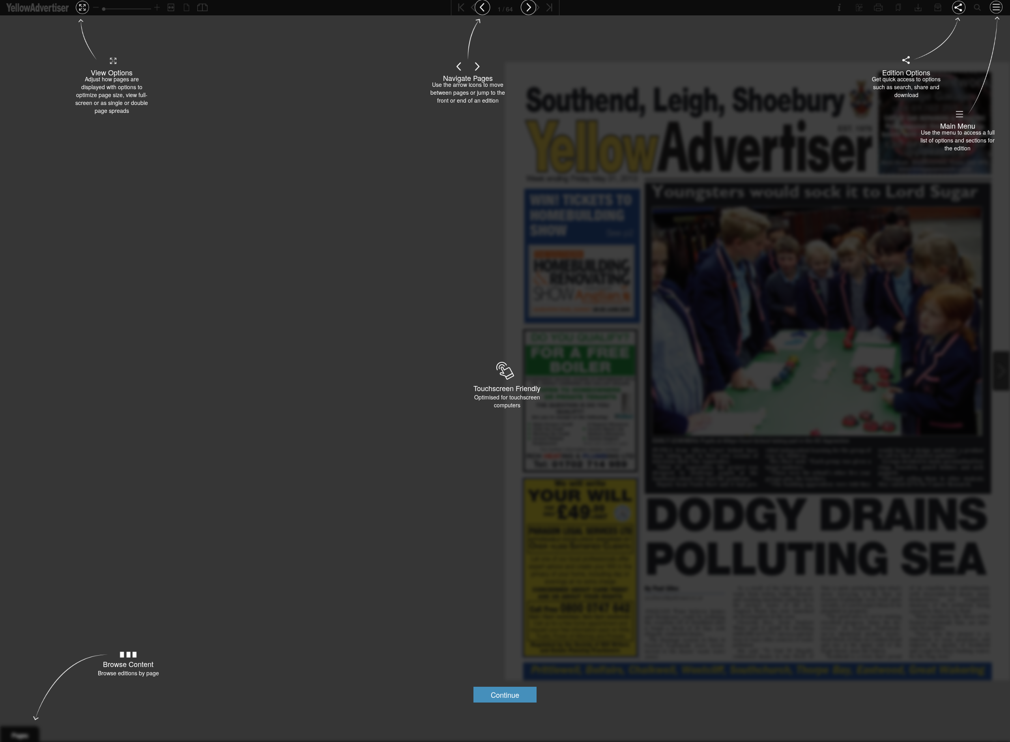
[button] (505, 695)
